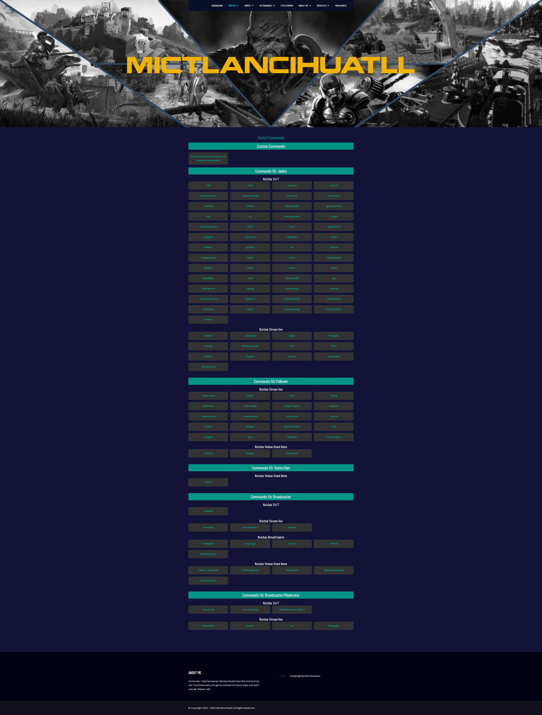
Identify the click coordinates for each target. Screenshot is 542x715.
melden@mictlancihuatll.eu (305, 676)
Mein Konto (341, 5)
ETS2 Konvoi (287, 5)
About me (303, 5)
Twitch (232, 5)
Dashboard (217, 5)
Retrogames (266, 5)
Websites (321, 5)
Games (247, 5)
